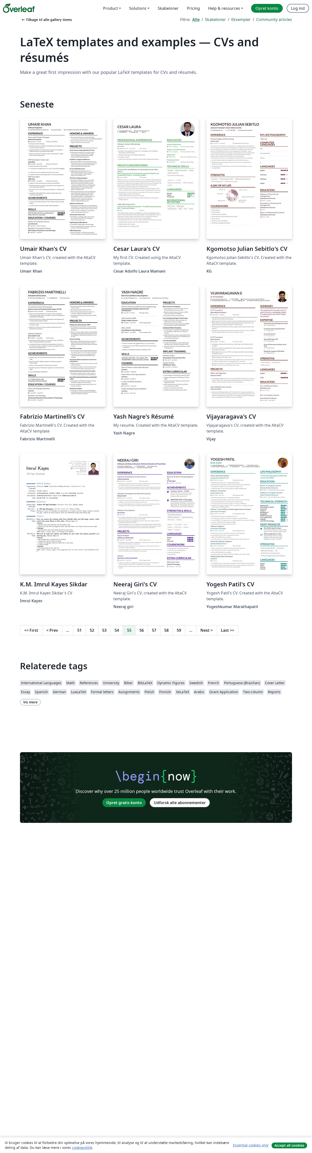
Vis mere (30, 702)
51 (79, 630)
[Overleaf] (19, 8)
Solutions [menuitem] (137, 8)
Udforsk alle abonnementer (180, 802)
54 (117, 630)
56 (141, 630)
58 (166, 630)
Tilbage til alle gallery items (46, 19)
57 (154, 630)
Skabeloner (215, 19)
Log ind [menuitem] (298, 8)
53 (104, 630)
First (31, 630)
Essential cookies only (250, 1145)
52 (92, 630)
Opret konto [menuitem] (266, 8)
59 (179, 630)
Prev (52, 630)
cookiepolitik (82, 1147)
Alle (196, 19)
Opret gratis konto (124, 802)
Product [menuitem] (110, 8)
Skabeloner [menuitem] (168, 8)
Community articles (274, 19)
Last (227, 630)
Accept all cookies (289, 1145)
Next (206, 630)
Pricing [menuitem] (193, 8)
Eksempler (241, 19)
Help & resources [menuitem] (224, 8)
